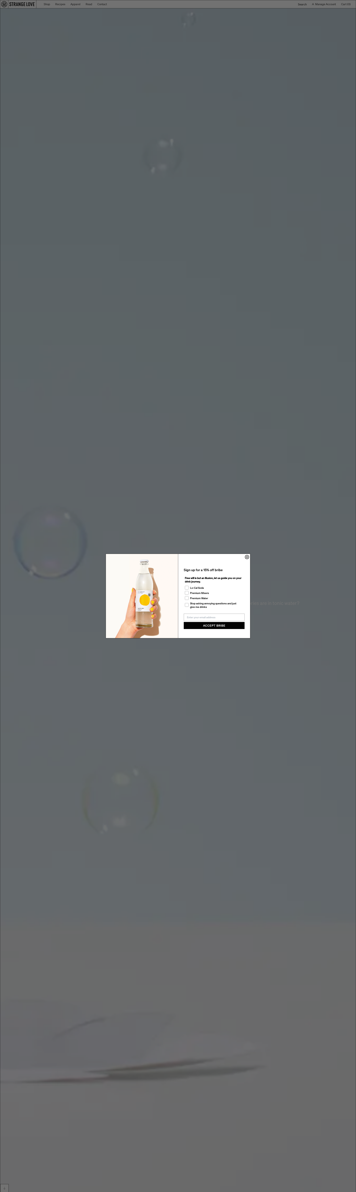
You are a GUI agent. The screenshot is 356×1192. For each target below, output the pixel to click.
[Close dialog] (247, 557)
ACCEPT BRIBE (214, 625)
